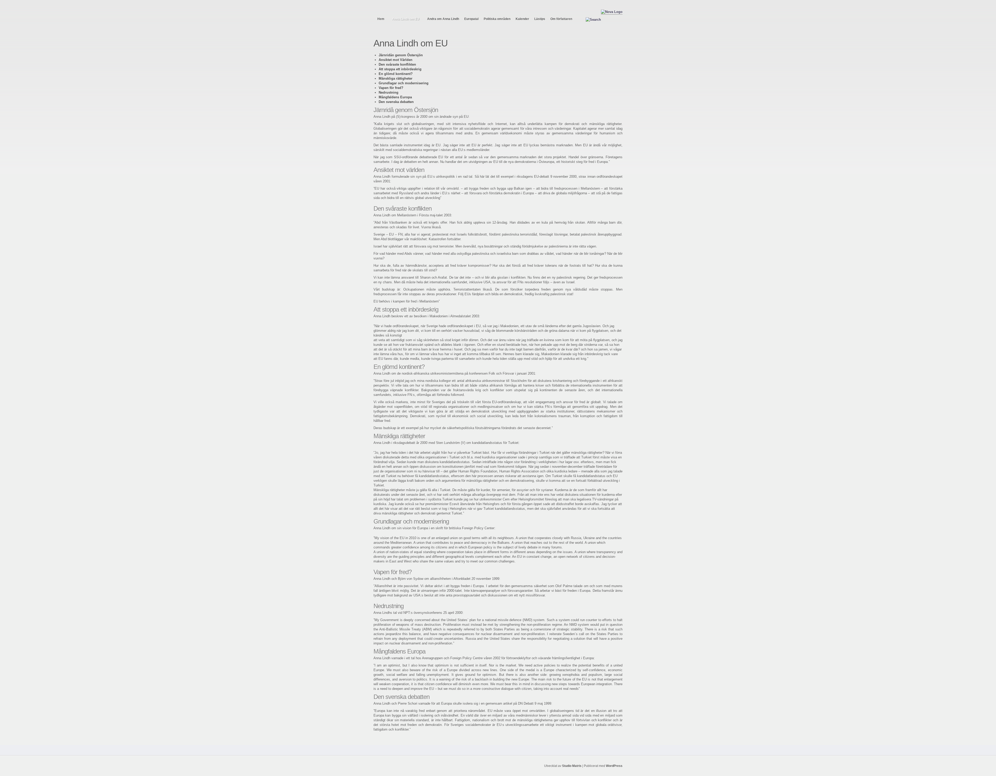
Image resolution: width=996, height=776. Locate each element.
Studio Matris (572, 766)
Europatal (471, 19)
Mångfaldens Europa (395, 97)
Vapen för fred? (391, 88)
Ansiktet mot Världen (395, 60)
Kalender (522, 19)
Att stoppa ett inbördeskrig (400, 69)
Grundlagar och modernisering (403, 83)
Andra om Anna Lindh (443, 19)
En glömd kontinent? (396, 74)
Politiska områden (497, 19)
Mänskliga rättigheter (395, 78)
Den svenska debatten (396, 102)
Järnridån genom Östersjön (401, 55)
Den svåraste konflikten (397, 64)
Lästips (539, 19)
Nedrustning (388, 92)
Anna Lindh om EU (405, 19)
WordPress (614, 766)
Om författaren (561, 19)
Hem (380, 19)
